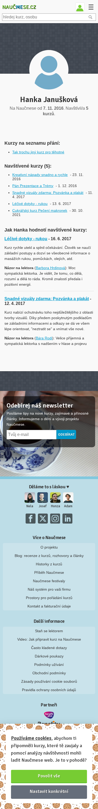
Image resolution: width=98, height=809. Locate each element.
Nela (29, 506)
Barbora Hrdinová (50, 268)
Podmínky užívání (49, 664)
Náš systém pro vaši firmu (49, 589)
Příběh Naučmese (49, 572)
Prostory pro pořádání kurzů (49, 598)
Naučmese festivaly (49, 581)
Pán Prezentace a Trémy (32, 186)
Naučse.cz (19, 7)
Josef (43, 506)
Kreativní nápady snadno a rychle (40, 175)
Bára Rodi (44, 338)
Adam (68, 506)
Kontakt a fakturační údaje (49, 606)
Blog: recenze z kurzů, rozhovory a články (49, 556)
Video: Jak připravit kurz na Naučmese (49, 639)
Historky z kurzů (49, 564)
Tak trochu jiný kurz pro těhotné (38, 152)
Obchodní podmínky (49, 673)
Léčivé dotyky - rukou (30, 204)
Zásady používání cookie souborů (49, 681)
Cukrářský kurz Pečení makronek (39, 210)
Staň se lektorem (49, 631)
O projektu (49, 547)
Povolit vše (49, 776)
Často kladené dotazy (49, 648)
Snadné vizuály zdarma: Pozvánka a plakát (47, 192)
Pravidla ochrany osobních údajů (49, 690)
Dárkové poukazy (49, 656)
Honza (55, 506)
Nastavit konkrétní (49, 791)
